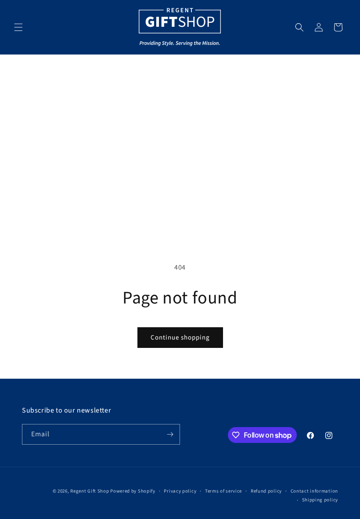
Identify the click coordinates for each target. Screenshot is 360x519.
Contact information (314, 491)
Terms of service (223, 491)
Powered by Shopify (132, 491)
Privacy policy (180, 491)
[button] (18, 27)
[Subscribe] (170, 434)
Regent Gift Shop (89, 491)
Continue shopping (180, 337)
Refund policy (266, 491)
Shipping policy (320, 500)
